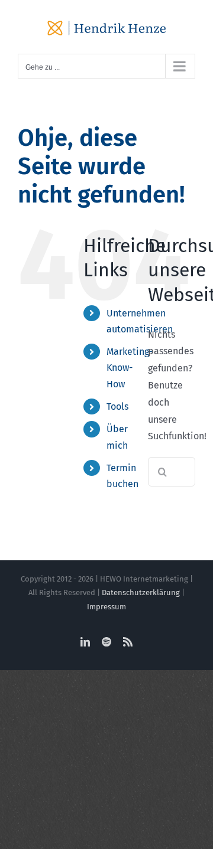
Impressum (106, 606)
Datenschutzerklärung (141, 592)
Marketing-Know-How (129, 367)
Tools (117, 406)
